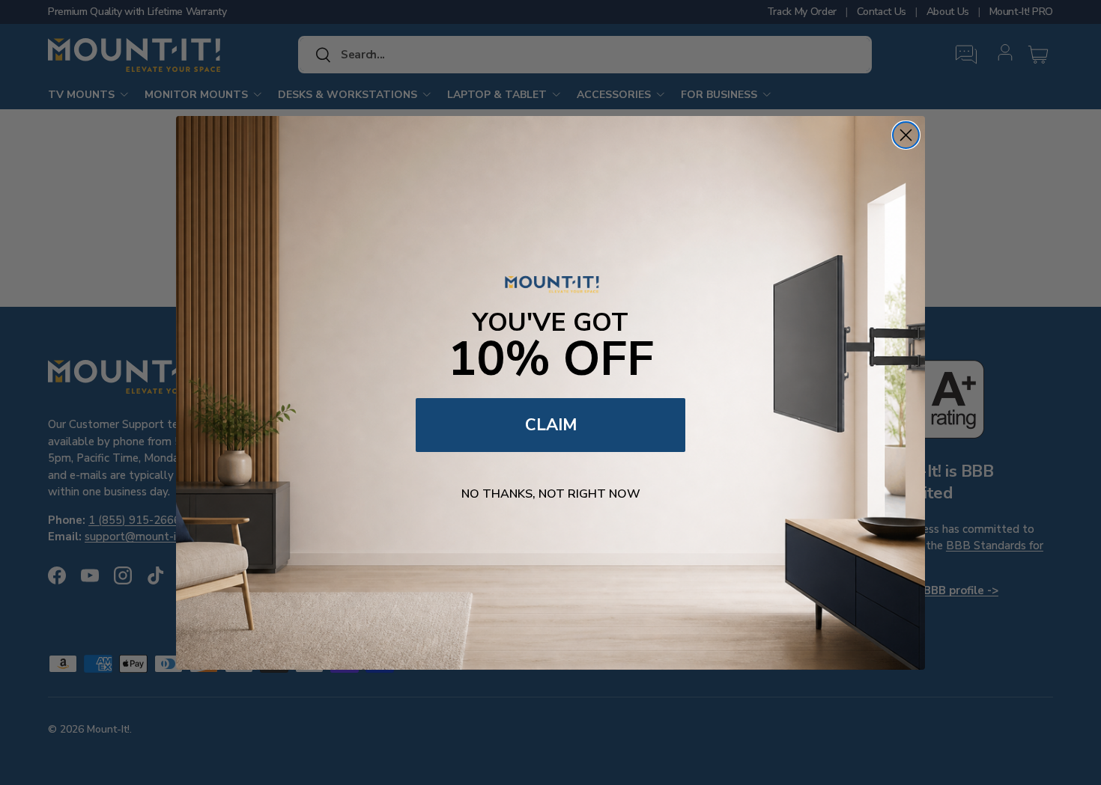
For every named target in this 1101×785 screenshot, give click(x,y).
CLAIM (551, 425)
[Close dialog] (906, 135)
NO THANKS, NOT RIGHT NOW (550, 494)
